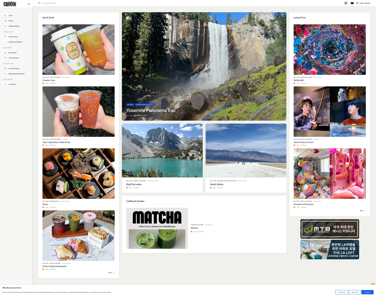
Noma (45, 204)
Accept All (367, 292)
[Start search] (39, 3)
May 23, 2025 (208, 225)
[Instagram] (346, 3)
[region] (188, 290)
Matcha (194, 228)
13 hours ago (65, 77)
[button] (53, 83)
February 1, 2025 (242, 181)
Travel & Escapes (139, 181)
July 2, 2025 (129, 115)
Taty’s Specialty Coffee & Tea (56, 142)
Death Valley (216, 184)
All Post (45, 77)
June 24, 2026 (317, 201)
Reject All (355, 292)
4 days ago (65, 139)
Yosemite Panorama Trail (150, 110)
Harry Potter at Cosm (303, 142)
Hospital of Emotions (303, 204)
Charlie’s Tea (48, 80)
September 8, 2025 (152, 181)
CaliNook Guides (197, 225)
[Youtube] (352, 3)
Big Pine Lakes (134, 184)
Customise (341, 292)
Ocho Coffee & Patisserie (54, 266)
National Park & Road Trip (145, 104)
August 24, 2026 (65, 201)
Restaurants (54, 201)
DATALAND (299, 80)
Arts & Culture (306, 77)
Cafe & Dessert (55, 77)
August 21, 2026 (66, 263)
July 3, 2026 (316, 139)
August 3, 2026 (317, 77)
